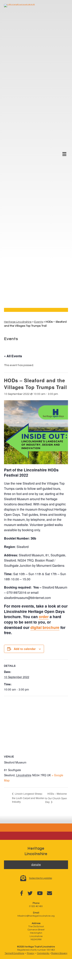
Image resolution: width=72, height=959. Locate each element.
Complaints (43, 953)
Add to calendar (25, 649)
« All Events (13, 356)
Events (38, 321)
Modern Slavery (59, 953)
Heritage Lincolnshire (18, 321)
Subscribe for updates (40, 878)
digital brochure (44, 627)
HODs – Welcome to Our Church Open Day (56, 797)
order (44, 616)
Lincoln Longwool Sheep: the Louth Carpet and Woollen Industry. (28, 797)
